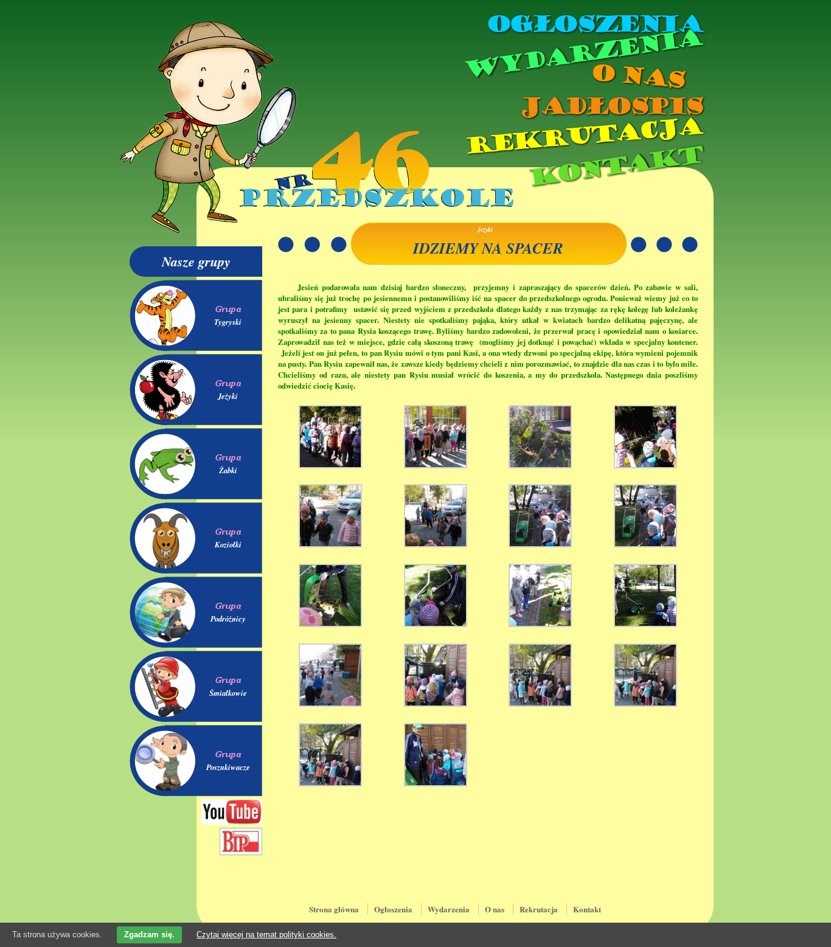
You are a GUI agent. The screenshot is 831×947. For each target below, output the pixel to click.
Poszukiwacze (228, 766)
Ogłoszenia (593, 24)
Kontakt (615, 166)
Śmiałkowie (228, 692)
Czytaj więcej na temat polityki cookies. (266, 934)
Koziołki (228, 544)
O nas (636, 76)
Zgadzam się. (149, 934)
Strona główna (334, 909)
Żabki (228, 470)
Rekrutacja (583, 136)
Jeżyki (228, 395)
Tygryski (228, 321)
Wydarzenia (582, 54)
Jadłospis (610, 106)
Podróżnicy (228, 618)
